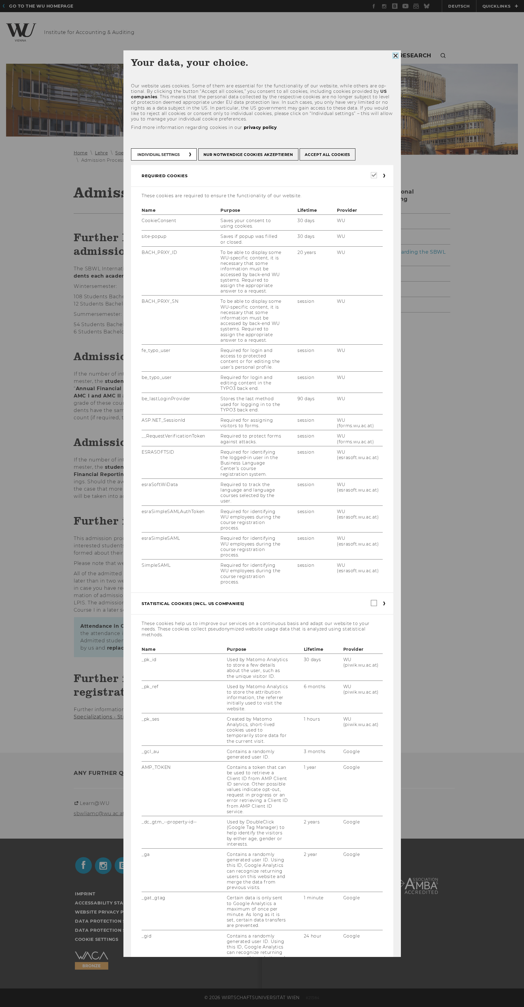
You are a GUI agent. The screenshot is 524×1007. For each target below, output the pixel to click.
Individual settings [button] (158, 154)
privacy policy (260, 127)
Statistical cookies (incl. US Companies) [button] (193, 603)
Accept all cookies (327, 154)
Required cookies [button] (164, 175)
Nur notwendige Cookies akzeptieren (248, 154)
